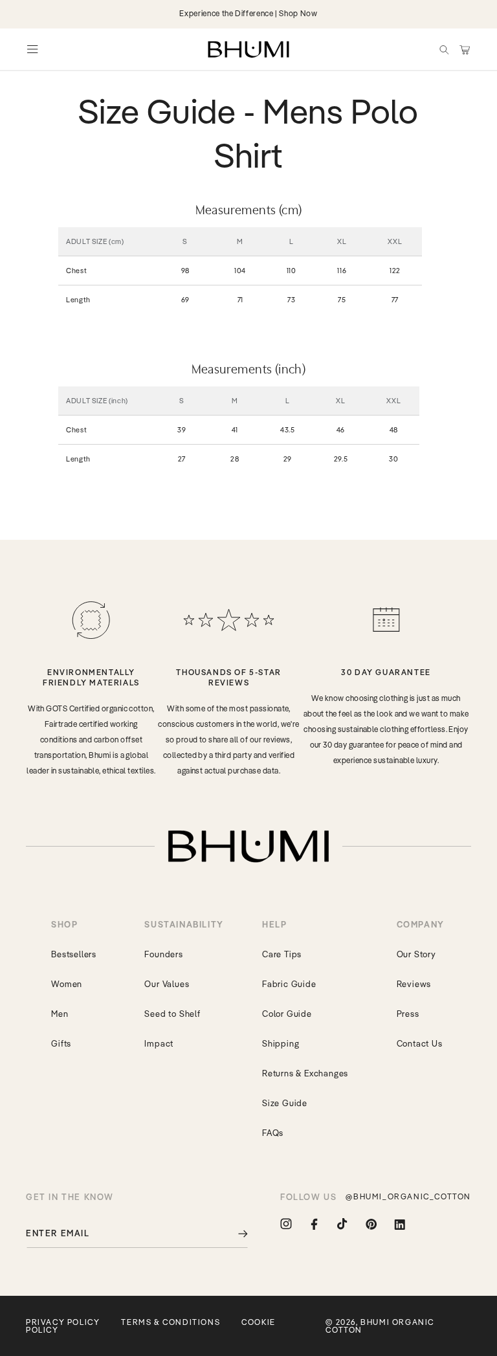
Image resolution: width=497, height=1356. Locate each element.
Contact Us (420, 1043)
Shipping (280, 1043)
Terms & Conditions (170, 1322)
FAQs (272, 1133)
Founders (163, 954)
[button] (443, 49)
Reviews (414, 984)
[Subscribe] (233, 1233)
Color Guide (287, 1013)
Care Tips (282, 954)
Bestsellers (73, 954)
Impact (158, 1043)
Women (66, 984)
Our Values (166, 984)
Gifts (61, 1043)
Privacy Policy (63, 1322)
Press (408, 1013)
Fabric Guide (289, 984)
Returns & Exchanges (305, 1073)
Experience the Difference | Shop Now (248, 13)
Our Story (416, 954)
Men (59, 1013)
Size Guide (284, 1103)
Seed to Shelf (172, 1013)
